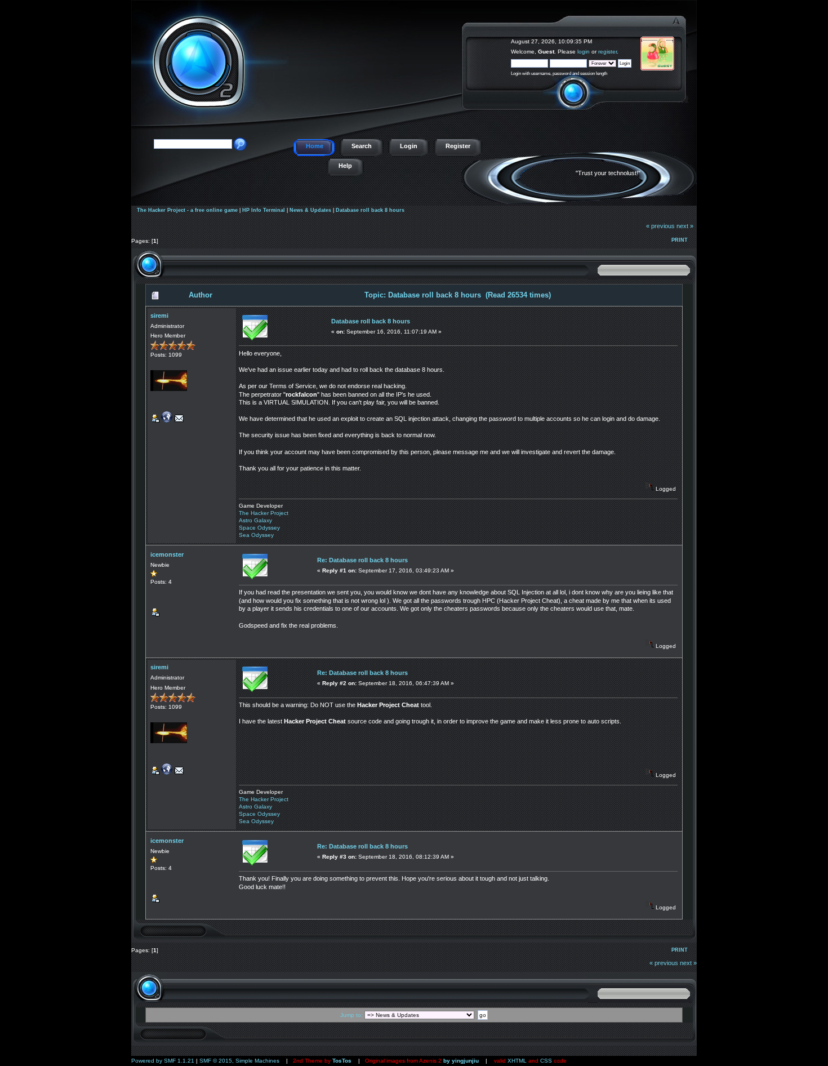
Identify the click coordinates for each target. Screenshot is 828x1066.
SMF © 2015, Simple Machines (239, 1061)
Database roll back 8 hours (370, 210)
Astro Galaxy (255, 520)
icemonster (167, 554)
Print (679, 240)
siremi (159, 315)
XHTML (517, 1061)
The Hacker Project (263, 513)
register (607, 51)
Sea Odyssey (256, 535)
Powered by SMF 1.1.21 (162, 1061)
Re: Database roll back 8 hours (362, 560)
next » (684, 226)
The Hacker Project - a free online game (684, 38)
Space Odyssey (259, 528)
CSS (546, 1061)
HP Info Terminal (263, 210)
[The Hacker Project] (166, 420)
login (583, 51)
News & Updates (310, 210)
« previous (660, 226)
